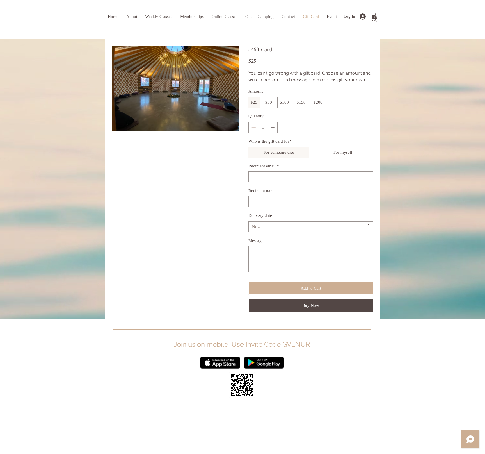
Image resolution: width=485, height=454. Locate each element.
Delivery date (260, 215)
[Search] (374, 19)
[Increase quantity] (273, 127)
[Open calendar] (367, 226)
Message (256, 241)
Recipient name (262, 191)
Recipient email (263, 166)
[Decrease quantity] (253, 127)
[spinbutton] (263, 127)
